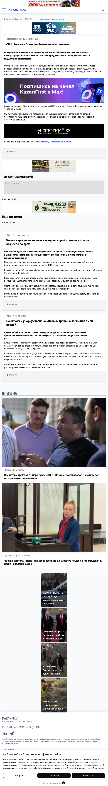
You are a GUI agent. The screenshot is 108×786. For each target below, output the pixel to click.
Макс (45, 141)
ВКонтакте (66, 141)
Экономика (22, 470)
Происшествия (24, 556)
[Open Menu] (4, 10)
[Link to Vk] (5, 734)
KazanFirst (13, 152)
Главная (7, 19)
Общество (18, 19)
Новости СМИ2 (9, 199)
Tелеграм (54, 141)
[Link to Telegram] (11, 734)
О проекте (9, 749)
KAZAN (17, 10)
